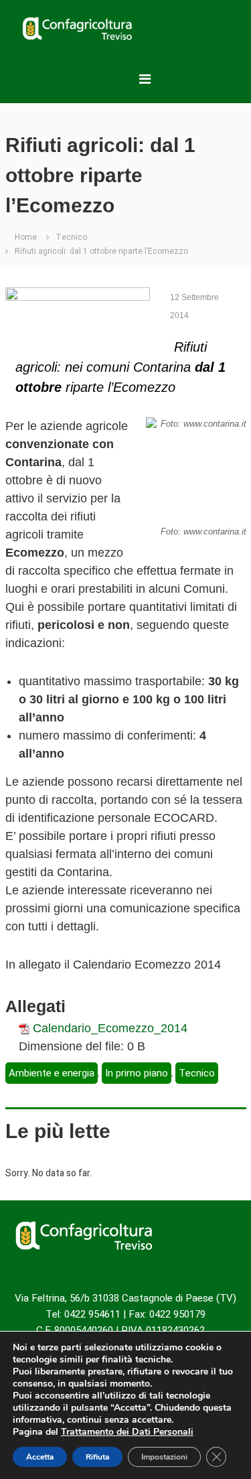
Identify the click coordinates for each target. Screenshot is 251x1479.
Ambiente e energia (51, 1073)
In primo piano (136, 1073)
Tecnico (71, 237)
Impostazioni (164, 1457)
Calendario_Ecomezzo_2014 (110, 1028)
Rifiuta (97, 1457)
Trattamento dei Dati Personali (127, 1431)
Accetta (40, 1457)
